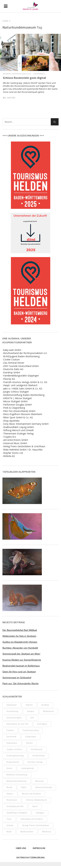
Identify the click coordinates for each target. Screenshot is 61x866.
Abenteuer (12, 705)
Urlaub (10, 825)
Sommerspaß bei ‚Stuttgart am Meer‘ (21, 653)
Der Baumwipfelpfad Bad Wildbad (19, 630)
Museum (39, 781)
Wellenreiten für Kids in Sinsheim (19, 636)
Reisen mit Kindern (31, 794)
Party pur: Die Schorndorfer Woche (20, 683)
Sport (35, 806)
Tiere (9, 819)
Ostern (10, 794)
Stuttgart (40, 813)
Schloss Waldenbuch (36, 800)
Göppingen (30, 736)
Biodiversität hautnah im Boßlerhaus (21, 665)
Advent (29, 705)
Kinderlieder (39, 756)
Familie (10, 730)
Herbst (29, 743)
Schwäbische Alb (15, 806)
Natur (24, 787)
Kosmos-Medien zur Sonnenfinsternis (21, 659)
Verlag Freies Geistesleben (35, 825)
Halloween (12, 743)
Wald (9, 832)
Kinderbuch (37, 749)
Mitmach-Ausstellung (17, 775)
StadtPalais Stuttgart (17, 813)
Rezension (12, 800)
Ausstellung (12, 711)
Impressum (39, 848)
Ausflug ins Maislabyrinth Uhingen (19, 642)
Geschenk (11, 736)
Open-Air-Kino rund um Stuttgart (19, 671)
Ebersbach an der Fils (17, 724)
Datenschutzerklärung (30, 857)
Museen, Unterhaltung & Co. (17, 74)
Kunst (9, 768)
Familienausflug (31, 730)
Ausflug (45, 705)
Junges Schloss (14, 749)
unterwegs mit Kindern (31, 819)
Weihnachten (26, 832)
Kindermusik (13, 762)
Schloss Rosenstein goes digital (24, 78)
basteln (30, 711)
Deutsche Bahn (14, 718)
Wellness (46, 832)
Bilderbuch (48, 711)
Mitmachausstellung (17, 781)
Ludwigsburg (27, 768)
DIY (32, 718)
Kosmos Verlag (35, 762)
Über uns (21, 848)
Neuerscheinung (43, 787)
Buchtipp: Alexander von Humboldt (20, 648)
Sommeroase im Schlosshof (16, 677)
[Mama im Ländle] (30, 6)
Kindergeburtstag (15, 756)
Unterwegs (39, 74)
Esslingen (42, 724)
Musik (9, 787)
